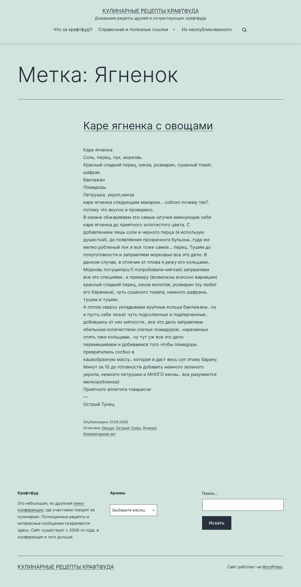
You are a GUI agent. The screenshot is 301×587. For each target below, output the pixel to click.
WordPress (272, 567)
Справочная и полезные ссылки (133, 29)
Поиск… (209, 493)
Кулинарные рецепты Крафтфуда (150, 11)
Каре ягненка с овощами (148, 125)
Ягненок (150, 428)
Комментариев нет (99, 434)
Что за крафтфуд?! (73, 29)
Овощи (108, 428)
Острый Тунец (128, 428)
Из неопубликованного (207, 29)
